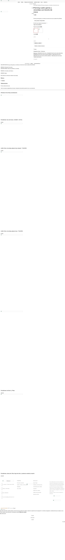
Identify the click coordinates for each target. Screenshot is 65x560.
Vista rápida (5, 118)
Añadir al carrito (38, 43)
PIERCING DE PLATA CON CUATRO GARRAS (42, 55)
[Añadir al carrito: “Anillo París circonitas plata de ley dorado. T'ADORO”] (2, 146)
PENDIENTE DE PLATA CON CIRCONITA (55, 53)
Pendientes (39, 5)
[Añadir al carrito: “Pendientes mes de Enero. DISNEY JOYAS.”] (2, 118)
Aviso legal (35, 482)
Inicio (34, 5)
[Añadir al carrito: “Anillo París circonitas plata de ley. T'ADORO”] (2, 229)
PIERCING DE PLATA (56, 54)
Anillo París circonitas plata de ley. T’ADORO (12, 231)
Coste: (35, 34)
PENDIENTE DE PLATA (42, 53)
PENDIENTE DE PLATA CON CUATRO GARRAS (43, 54)
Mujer (36, 5)
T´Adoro (35, 49)
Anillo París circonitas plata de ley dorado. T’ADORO (14, 148)
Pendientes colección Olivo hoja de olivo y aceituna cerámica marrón (17, 473)
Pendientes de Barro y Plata (8, 390)
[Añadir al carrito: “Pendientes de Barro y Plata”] (2, 388)
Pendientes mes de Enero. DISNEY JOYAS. (11, 119)
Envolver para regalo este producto (40, 23)
